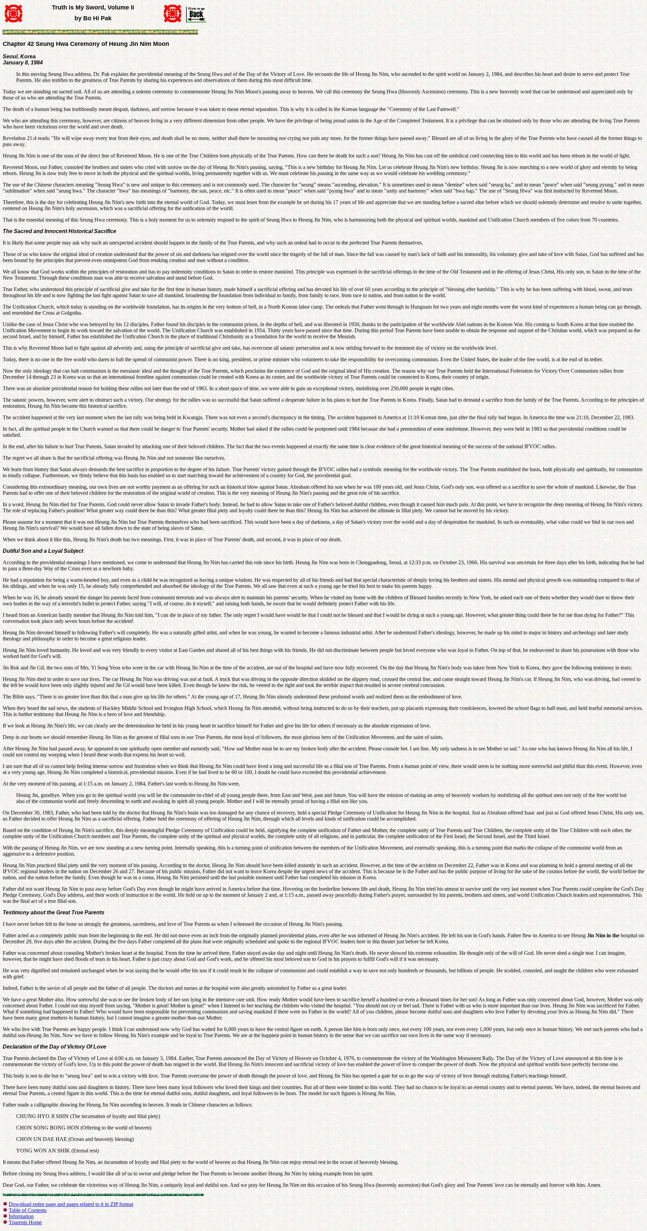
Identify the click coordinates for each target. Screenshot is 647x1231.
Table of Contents (28, 1210)
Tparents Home (25, 1222)
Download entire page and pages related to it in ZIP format (71, 1204)
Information (21, 1216)
